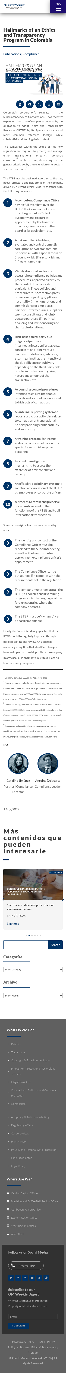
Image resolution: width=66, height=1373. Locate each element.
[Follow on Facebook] (18, 1278)
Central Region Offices (24, 1193)
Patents (16, 1044)
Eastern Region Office (24, 1217)
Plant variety (19, 1141)
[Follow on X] (39, 1278)
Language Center (21, 1157)
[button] (58, 6)
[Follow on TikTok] (46, 1278)
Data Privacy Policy (22, 1341)
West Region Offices (23, 1225)
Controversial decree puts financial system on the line (30, 907)
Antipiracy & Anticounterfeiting (30, 1117)
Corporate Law (20, 1133)
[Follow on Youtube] (32, 1278)
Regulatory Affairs (22, 1125)
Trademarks (18, 1052)
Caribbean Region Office (26, 1209)
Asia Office (17, 1234)
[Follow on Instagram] (25, 1278)
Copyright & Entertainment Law (30, 1060)
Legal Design (18, 1166)
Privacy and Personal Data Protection (33, 1149)
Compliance (31, 54)
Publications (12, 54)
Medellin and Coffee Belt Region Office (34, 1201)
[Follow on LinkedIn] (11, 1278)
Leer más (13, 923)
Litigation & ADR (21, 1082)
